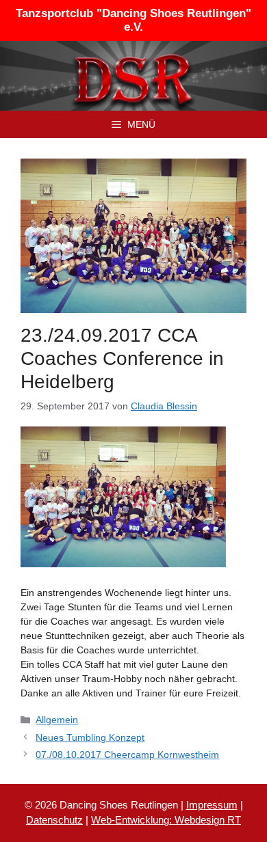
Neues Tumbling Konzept (90, 737)
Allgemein (57, 719)
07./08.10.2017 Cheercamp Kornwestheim (127, 754)
